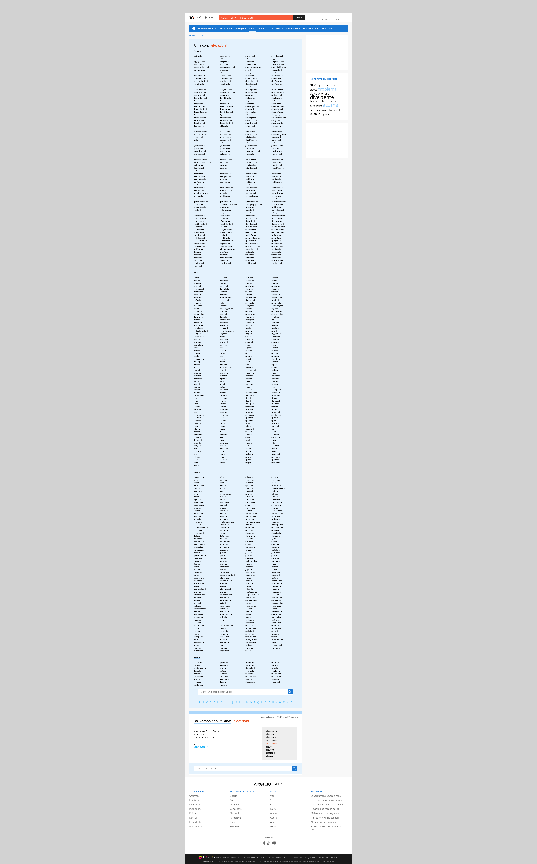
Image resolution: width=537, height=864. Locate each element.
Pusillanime (195, 808)
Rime (201, 35)
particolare (323, 110)
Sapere (204, 17)
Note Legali (216, 861)
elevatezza (271, 731)
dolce (313, 93)
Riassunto (235, 813)
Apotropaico (195, 826)
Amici (273, 822)
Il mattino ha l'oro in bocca (325, 808)
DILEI (296, 858)
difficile (331, 101)
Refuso (193, 813)
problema (327, 89)
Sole (272, 800)
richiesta (333, 85)
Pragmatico (236, 804)
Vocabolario (226, 28)
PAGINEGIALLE (237, 858)
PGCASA (264, 858)
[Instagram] (263, 843)
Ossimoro (194, 795)
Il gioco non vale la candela (325, 817)
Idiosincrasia (196, 804)
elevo (269, 746)
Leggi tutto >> (201, 746)
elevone (270, 749)
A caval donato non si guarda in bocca (327, 828)
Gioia (232, 822)
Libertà (233, 795)
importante (322, 85)
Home (193, 28)
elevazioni (271, 743)
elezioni (270, 755)
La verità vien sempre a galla (326, 795)
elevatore (271, 737)
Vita (272, 795)
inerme (313, 110)
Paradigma (235, 817)
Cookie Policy (233, 861)
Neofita (193, 817)
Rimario (252, 28)
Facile (233, 800)
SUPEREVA (334, 858)
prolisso (324, 93)
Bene (273, 826)
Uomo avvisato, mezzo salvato (327, 800)
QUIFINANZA (312, 858)
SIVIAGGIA (303, 858)
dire (313, 85)
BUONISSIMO (323, 858)
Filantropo (194, 800)
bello (338, 110)
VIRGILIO (226, 858)
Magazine (327, 28)
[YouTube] (274, 843)
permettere (316, 105)
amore (316, 113)
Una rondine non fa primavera (327, 804)
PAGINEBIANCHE (275, 858)
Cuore (273, 817)
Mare (273, 808)
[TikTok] (268, 843)
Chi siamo (207, 861)
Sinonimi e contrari (207, 28)
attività (313, 89)
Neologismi (240, 28)
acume (330, 104)
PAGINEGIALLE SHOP (252, 858)
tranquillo (317, 101)
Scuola (279, 28)
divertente (322, 97)
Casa (272, 804)
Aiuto (258, 861)
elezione (270, 752)
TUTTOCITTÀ (288, 858)
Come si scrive (266, 28)
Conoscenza (236, 808)
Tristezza (234, 826)
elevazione (271, 740)
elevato (270, 734)
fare (332, 109)
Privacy (224, 861)
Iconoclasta (195, 822)
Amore (273, 813)
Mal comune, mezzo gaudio (325, 813)
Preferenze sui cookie (247, 861)
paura (326, 114)
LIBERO (219, 858)
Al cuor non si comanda (323, 822)
